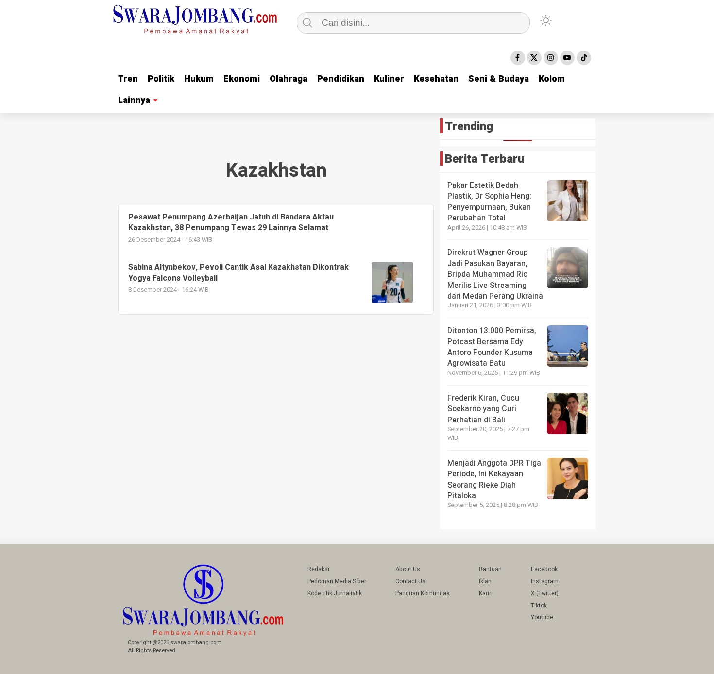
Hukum (199, 78)
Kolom (552, 78)
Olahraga (288, 78)
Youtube (542, 617)
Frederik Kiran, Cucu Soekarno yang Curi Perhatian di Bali (483, 409)
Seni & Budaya (498, 78)
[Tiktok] (584, 58)
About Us (407, 569)
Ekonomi (241, 78)
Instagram (545, 581)
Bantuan (490, 569)
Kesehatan (436, 78)
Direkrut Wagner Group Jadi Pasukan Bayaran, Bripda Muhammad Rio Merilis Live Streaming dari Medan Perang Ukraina (495, 274)
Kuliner (389, 78)
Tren (128, 78)
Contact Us (410, 581)
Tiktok (539, 605)
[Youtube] (567, 58)
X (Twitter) (545, 593)
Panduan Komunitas (422, 593)
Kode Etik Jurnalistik (334, 593)
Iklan (485, 581)
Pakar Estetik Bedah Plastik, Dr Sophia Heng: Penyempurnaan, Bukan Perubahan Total (489, 202)
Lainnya (134, 100)
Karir (485, 593)
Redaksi (318, 569)
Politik (161, 78)
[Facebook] (517, 58)
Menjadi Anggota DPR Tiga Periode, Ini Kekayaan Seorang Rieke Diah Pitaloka (494, 479)
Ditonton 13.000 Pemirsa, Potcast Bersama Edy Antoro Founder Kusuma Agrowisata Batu (491, 347)
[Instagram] (551, 58)
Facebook (544, 569)
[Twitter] (534, 58)
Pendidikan (340, 78)
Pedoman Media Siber (336, 581)
